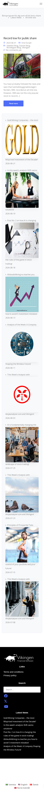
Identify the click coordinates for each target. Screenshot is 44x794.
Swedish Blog (12, 45)
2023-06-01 (11, 43)
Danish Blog (24, 45)
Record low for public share (20, 38)
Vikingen (26, 47)
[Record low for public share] (22, 67)
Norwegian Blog (14, 47)
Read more (13, 103)
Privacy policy (10, 675)
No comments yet (13, 50)
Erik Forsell (26, 43)
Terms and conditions (13, 672)
